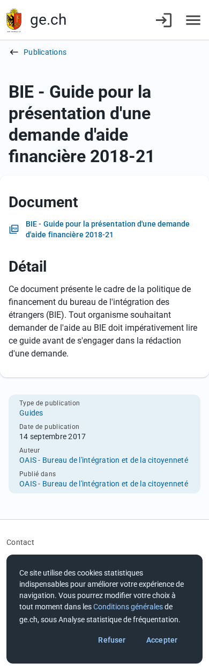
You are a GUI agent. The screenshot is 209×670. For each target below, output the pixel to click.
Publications (45, 52)
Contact (20, 542)
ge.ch (48, 19)
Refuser (111, 640)
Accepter (161, 640)
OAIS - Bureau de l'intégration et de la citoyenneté (103, 460)
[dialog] (104, 609)
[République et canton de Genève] (13, 20)
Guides (31, 413)
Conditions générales (128, 606)
